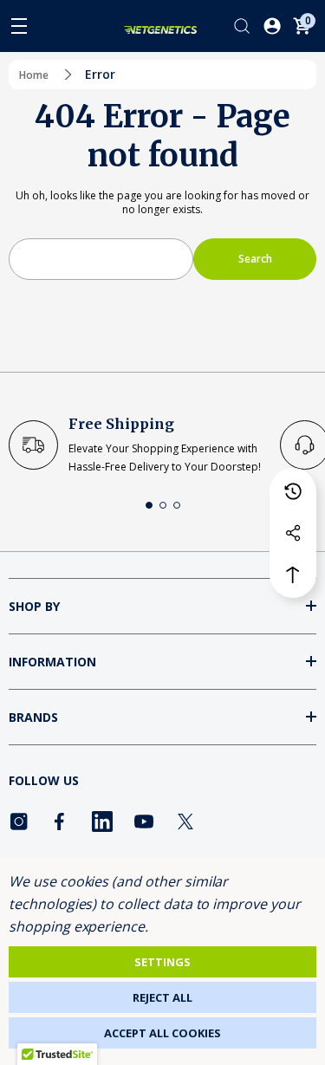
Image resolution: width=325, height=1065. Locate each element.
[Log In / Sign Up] (272, 26)
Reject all (162, 997)
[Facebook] (60, 821)
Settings (162, 962)
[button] (149, 505)
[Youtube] (143, 821)
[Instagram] (19, 821)
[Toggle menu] (19, 26)
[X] (185, 821)
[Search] (241, 26)
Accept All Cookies (162, 1033)
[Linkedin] (102, 821)
